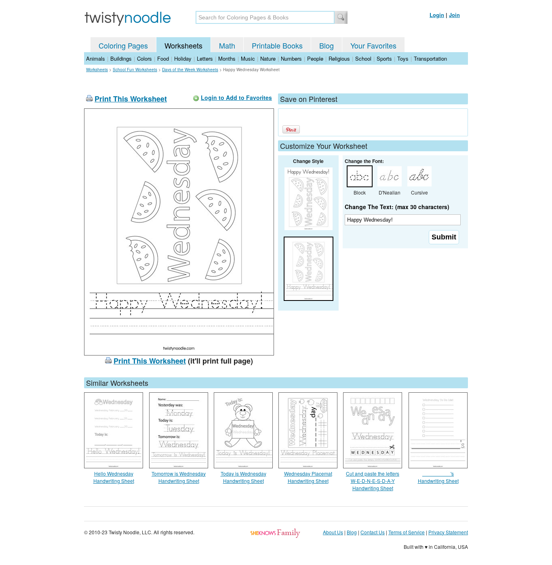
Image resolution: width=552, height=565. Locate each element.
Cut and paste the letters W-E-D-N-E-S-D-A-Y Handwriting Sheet (372, 480)
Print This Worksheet (131, 98)
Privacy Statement (448, 532)
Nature (268, 58)
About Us (333, 532)
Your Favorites (373, 45)
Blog (326, 45)
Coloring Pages (123, 45)
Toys (403, 58)
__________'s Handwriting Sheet (438, 477)
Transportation (430, 58)
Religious (339, 58)
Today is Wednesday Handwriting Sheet (243, 477)
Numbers (291, 58)
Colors (144, 58)
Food (163, 58)
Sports (384, 58)
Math (227, 45)
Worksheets (183, 45)
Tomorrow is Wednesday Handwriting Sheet (179, 477)
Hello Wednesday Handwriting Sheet (113, 477)
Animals (95, 58)
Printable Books (277, 45)
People (315, 58)
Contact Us (372, 532)
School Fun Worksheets (135, 69)
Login (437, 15)
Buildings (121, 58)
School (363, 58)
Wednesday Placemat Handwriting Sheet (308, 477)
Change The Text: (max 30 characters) (397, 207)
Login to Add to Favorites (236, 97)
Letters (205, 58)
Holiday (183, 58)
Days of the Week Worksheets (190, 69)
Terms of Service (406, 532)
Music (248, 58)
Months (227, 58)
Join (454, 15)
